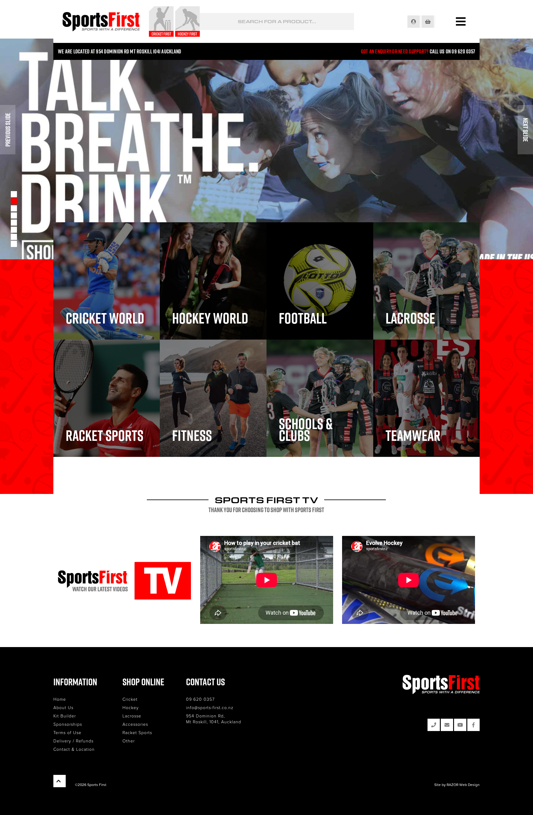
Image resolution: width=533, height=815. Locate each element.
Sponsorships (67, 724)
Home (59, 699)
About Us (63, 707)
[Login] (414, 21)
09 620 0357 (200, 699)
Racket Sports (137, 732)
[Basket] (428, 21)
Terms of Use (67, 732)
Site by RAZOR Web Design (457, 784)
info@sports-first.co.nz (209, 707)
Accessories (135, 724)
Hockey (130, 707)
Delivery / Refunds (73, 741)
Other (128, 741)
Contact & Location (74, 749)
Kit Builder (64, 716)
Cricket (130, 699)
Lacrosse (131, 716)
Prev (7, 129)
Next (525, 129)
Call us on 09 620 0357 (452, 51)
